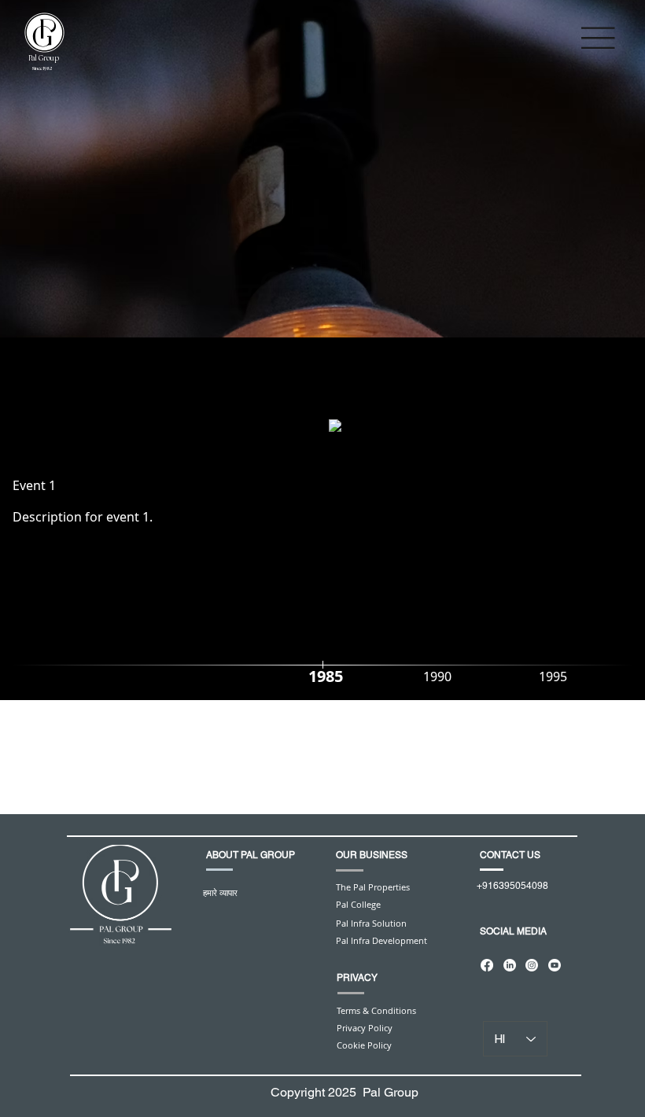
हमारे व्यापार (220, 892)
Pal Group (43, 58)
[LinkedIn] (509, 965)
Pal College (358, 904)
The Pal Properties (373, 887)
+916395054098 (512, 885)
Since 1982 (42, 68)
